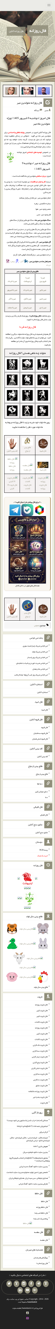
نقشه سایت (16, 1308)
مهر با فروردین (42, 279)
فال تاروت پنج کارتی (40, 1062)
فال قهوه (44, 727)
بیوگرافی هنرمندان (41, 1257)
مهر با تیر (42, 290)
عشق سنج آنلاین (41, 832)
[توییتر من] (9, 1284)
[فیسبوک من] (31, 1284)
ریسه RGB (43, 850)
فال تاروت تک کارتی (40, 1045)
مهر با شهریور (12, 290)
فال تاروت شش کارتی (39, 1068)
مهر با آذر (12, 299)
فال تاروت (44, 1103)
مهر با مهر (42, 299)
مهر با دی (42, 307)
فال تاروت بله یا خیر (40, 1097)
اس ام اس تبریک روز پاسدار (37, 657)
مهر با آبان (27, 299)
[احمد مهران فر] (44, 91)
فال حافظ (44, 1201)
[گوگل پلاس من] (35, 1290)
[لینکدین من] (20, 1290)
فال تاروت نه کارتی (41, 1074)
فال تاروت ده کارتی (40, 1080)
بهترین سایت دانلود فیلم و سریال (35, 1152)
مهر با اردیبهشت (27, 279)
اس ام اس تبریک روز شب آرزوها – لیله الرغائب (31, 675)
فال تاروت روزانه (43, 486)
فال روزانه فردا (42, 1263)
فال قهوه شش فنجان (40, 739)
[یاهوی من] (46, 1284)
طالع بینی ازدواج (27, 449)
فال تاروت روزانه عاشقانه (38, 1091)
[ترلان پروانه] (27, 91)
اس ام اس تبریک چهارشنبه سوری (35, 646)
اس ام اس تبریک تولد (40, 651)
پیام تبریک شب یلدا (40, 1219)
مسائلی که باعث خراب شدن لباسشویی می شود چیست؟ (27, 1120)
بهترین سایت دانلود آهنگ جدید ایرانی (33, 1166)
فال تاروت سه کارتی (40, 1051)
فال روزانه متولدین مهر (29, 102)
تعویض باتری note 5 (40, 1146)
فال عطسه (27, 470)
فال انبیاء (44, 710)
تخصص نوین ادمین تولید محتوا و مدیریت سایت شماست (27, 1172)
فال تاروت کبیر (42, 1010)
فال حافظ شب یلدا (41, 1213)
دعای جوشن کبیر (41, 791)
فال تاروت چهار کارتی (40, 1056)
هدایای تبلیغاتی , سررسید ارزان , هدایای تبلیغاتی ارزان (28, 1178)
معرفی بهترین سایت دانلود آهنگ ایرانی (33, 1184)
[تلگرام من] (38, 1284)
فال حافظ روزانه (12, 468)
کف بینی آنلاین (42, 756)
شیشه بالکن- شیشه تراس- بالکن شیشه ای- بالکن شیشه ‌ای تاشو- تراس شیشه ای (30, 1139)
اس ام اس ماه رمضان (40, 669)
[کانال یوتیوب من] (27, 1290)
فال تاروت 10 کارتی (12, 486)
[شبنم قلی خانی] (11, 91)
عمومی (36, 625)
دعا (46, 797)
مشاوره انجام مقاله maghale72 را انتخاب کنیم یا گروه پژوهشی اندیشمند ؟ (29, 1159)
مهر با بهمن (27, 307)
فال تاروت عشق (42, 1085)
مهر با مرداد (27, 290)
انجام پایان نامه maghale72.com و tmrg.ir (32, 1126)
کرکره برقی (43, 1132)
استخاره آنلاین (42, 692)
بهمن (13, 261)
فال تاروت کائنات (27, 486)
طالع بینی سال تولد (41, 987)
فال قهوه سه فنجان (40, 733)
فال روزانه (37, 30)
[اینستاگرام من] (24, 1284)
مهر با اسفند (12, 307)
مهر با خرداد (12, 281)
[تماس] (16, 1284)
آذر (22, 261)
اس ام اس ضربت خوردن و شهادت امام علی (32, 663)
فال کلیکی (44, 815)
